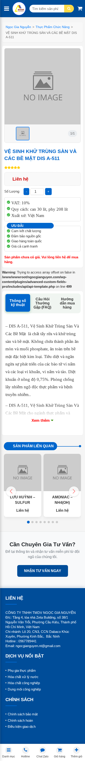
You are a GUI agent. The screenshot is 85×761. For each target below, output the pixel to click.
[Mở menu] (6, 8)
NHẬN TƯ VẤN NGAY (42, 571)
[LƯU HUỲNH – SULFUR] (22, 472)
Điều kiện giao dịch (22, 726)
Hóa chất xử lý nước (23, 677)
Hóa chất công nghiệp (24, 683)
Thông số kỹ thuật (18, 303)
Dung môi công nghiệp (24, 689)
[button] (74, 491)
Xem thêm (41, 420)
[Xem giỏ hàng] (80, 8)
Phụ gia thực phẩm (22, 670)
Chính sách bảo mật (23, 714)
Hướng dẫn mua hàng (67, 303)
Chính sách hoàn (20, 720)
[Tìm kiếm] (69, 8)
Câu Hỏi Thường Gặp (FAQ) (42, 303)
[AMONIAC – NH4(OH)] (62, 472)
